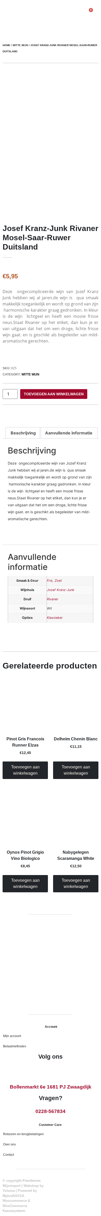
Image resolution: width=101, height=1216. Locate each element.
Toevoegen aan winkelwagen (54, 394)
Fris (50, 581)
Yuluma (9, 1191)
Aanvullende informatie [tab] (68, 432)
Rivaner (52, 599)
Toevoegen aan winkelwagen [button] (25, 770)
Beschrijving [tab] (23, 432)
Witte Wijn (20, 45)
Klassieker (55, 618)
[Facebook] (45, 1070)
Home (6, 45)
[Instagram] (56, 1070)
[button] (7, 13)
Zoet (58, 581)
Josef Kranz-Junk (60, 590)
